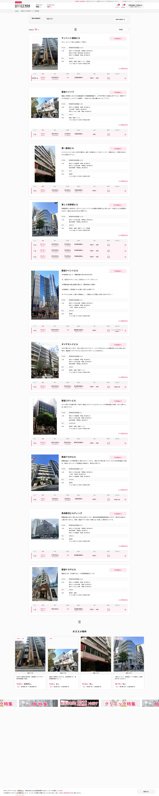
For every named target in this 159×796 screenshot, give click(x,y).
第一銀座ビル (68, 148)
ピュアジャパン (139, 1)
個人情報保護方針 (66, 793)
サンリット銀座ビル (71, 37)
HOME (16, 11)
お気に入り (117, 6)
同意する (146, 792)
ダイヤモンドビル (70, 344)
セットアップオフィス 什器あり (117, 330)
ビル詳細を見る (123, 68)
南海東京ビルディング (72, 513)
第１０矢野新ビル (70, 204)
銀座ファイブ (68, 91)
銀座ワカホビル (69, 456)
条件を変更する (120, 19)
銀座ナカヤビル (69, 569)
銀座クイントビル (70, 270)
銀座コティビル (69, 400)
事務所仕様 (117, 387)
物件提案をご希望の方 (135, 6)
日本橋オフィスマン (127, 1)
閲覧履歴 (123, 6)
